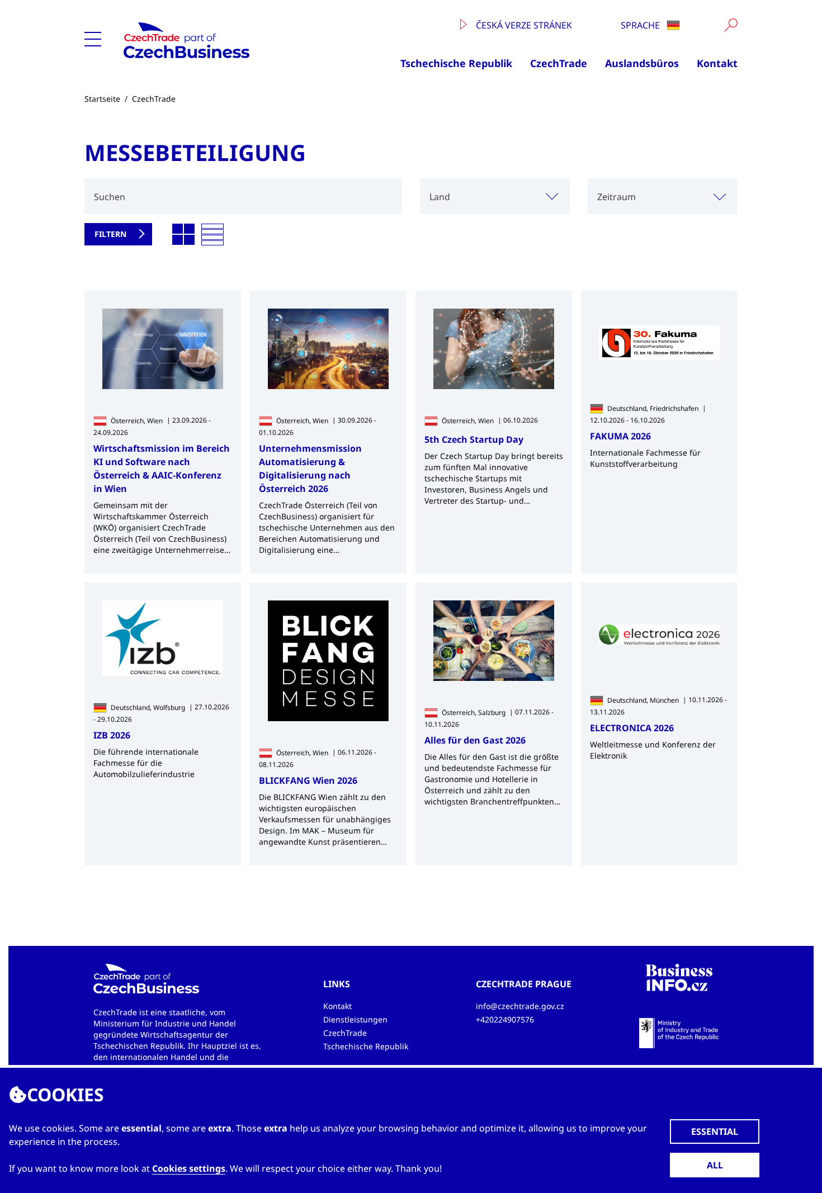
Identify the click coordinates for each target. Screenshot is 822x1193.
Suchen (109, 197)
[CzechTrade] (222, 40)
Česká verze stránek (523, 25)
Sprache (641, 25)
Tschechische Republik (456, 63)
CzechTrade (558, 63)
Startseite (102, 98)
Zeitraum (616, 197)
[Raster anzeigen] (183, 235)
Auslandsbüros (642, 63)
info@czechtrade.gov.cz (520, 1006)
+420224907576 (505, 1019)
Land (439, 197)
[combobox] (495, 196)
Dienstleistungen (355, 1019)
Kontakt (717, 63)
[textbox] (663, 196)
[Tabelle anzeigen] (212, 235)
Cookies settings (188, 1168)
